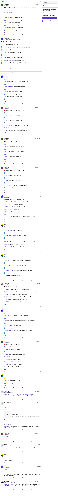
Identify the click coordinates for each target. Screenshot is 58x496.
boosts (3, 70)
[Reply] (4, 72)
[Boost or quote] (13, 34)
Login (50, 20)
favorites (12, 70)
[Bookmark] (31, 34)
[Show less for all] (40, 1)
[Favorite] (22, 34)
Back (3, 1)
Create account (50, 18)
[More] (40, 34)
